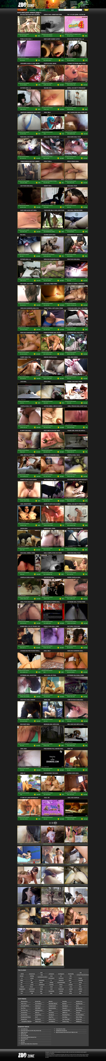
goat (81, 991)
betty (72, 109)
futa (42, 974)
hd (33, 980)
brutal (71, 500)
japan (21, 549)
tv (52, 980)
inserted (72, 549)
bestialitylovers (49, 231)
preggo (72, 427)
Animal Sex (63, 1)
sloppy (21, 451)
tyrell (46, 182)
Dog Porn (50, 1017)
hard (68, 158)
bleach (23, 986)
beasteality (71, 973)
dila (21, 305)
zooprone (62, 980)
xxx (20, 84)
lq (25, 109)
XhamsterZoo (84, 1)
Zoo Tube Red (65, 1019)
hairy (44, 60)
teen (21, 158)
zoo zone (26, 4)
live (23, 402)
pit (67, 770)
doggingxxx (23, 989)
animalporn (42, 984)
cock (71, 794)
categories (32, 10)
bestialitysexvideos (42, 977)
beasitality (42, 980)
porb (42, 986)
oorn (52, 976)
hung (81, 982)
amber (26, 182)
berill (68, 109)
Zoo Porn (83, 5)
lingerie (25, 84)
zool (52, 989)
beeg (42, 989)
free (48, 305)
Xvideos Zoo (78, 1001)
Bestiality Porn (65, 1014)
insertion (27, 696)
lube (23, 819)
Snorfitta (64, 1001)
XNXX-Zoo (64, 1012)
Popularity (42, 10)
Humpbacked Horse (74, 5)
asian (62, 986)
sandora (49, 280)
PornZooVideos (79, 1014)
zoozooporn (32, 989)
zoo (22, 84)
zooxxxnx (62, 978)
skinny (47, 60)
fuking (68, 500)
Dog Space (64, 1005)
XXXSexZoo (78, 1021)
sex (70, 378)
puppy (62, 993)
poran (33, 984)
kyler (70, 35)
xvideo (32, 978)
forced (72, 231)
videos (45, 378)
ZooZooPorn (74, 1)
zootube (52, 984)
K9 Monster (78, 1019)
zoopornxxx (32, 973)
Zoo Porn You (84, 6)
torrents (48, 794)
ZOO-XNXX (62, 5)
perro (50, 623)
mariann (71, 256)
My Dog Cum (78, 1008)
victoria (62, 991)
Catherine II (63, 4)
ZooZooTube (74, 3)
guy (68, 647)
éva (20, 35)
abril (72, 329)
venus (71, 182)
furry (21, 378)
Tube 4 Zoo (83, 3)
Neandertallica (51, 1008)
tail (25, 378)
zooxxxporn (52, 978)
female (23, 60)
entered (26, 819)
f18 (67, 35)
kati (44, 427)
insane (45, 109)
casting (68, 451)
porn (23, 182)
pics (48, 158)
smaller (68, 549)
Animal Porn (74, 6)
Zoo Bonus (37, 1019)
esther (21, 109)
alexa (23, 231)
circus (47, 427)
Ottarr (49, 1010)
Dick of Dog (78, 1017)
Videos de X (37, 1021)
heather (25, 35)
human (81, 978)
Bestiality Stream (52, 1003)
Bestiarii (63, 1003)
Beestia (49, 1001)
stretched (76, 549)
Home (22, 10)
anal (47, 35)
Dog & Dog (77, 1010)
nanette (21, 500)
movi (52, 986)
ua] (46, 794)
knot (23, 133)
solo (71, 696)
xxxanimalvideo (62, 982)
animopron (52, 973)
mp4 (33, 982)
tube (21, 819)
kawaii (21, 647)
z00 (32, 993)
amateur (24, 672)
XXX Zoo (36, 1012)
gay (21, 207)
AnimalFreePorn (85, 4)
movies (47, 770)
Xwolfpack (50, 1014)
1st (73, 451)
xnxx (47, 402)
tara (44, 182)
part (44, 231)
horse (45, 35)
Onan (76, 1005)
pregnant (71, 525)
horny (49, 427)
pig (20, 256)
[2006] (53, 231)
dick (42, 972)
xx (23, 978)
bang (74, 745)
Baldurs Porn (51, 1019)
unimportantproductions (82, 975)
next (55, 823)
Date (52, 10)
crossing (72, 305)
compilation (48, 574)
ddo (23, 770)
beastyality (52, 991)
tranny (68, 84)
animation (50, 35)
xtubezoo (33, 991)
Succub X (64, 1008)
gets (48, 182)
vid (46, 819)
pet (72, 982)
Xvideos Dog (65, 1021)
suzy (21, 231)
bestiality (24, 476)
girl (23, 647)
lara (42, 993)
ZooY (35, 1017)
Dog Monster (78, 1003)
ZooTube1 (50, 1012)
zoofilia (45, 84)
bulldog (32, 976)
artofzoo (45, 598)
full (49, 770)
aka (22, 35)
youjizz (71, 989)
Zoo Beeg (64, 1017)
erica (68, 182)
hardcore (71, 133)
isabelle (68, 305)
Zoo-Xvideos (63, 3)
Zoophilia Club (65, 1010)
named (25, 500)
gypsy (50, 60)
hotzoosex (62, 989)
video (23, 980)
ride (81, 972)
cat (62, 976)
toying (74, 623)
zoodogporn (62, 973)
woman (25, 721)
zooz (72, 986)
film (72, 976)
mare (50, 84)
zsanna (45, 256)
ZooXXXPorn (51, 1021)
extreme (71, 84)
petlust (81, 989)
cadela (24, 598)
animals (72, 984)
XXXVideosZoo (63, 6)
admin (23, 973)
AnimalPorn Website (26, 1021)
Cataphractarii (51, 1005)
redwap (52, 982)
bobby (28, 500)
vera (44, 280)
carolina (69, 329)
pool (49, 696)
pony (71, 993)
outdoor (70, 745)
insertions (22, 525)
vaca (73, 476)
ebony (45, 207)
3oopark (77, 1012)
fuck (72, 158)
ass (46, 158)
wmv (50, 647)
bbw (72, 991)
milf (68, 133)
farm (81, 986)
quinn (72, 35)
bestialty (81, 980)
